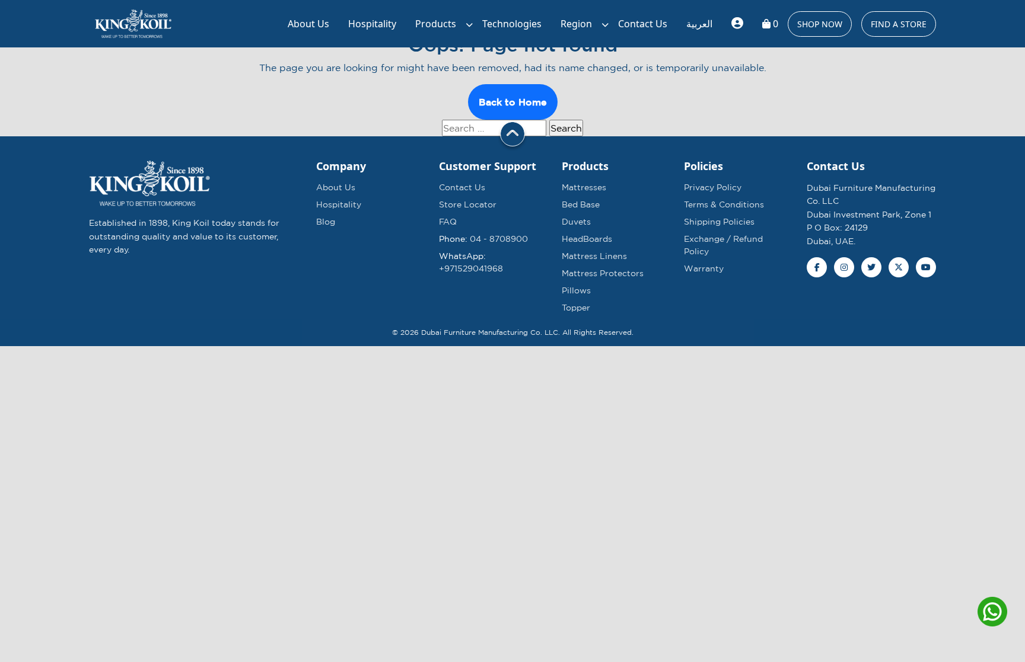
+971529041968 (471, 268)
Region (576, 23)
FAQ (448, 221)
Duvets (576, 221)
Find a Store (899, 24)
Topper (576, 307)
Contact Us (642, 23)
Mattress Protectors (603, 273)
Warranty (704, 268)
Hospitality (372, 23)
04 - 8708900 (499, 239)
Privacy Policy (712, 187)
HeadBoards (587, 239)
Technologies (512, 23)
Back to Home (513, 102)
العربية (699, 23)
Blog (325, 221)
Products (435, 23)
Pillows (576, 290)
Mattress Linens (594, 256)
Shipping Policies (719, 221)
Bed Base (581, 204)
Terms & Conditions (724, 204)
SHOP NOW (819, 24)
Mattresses (584, 187)
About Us (308, 23)
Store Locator (467, 204)
